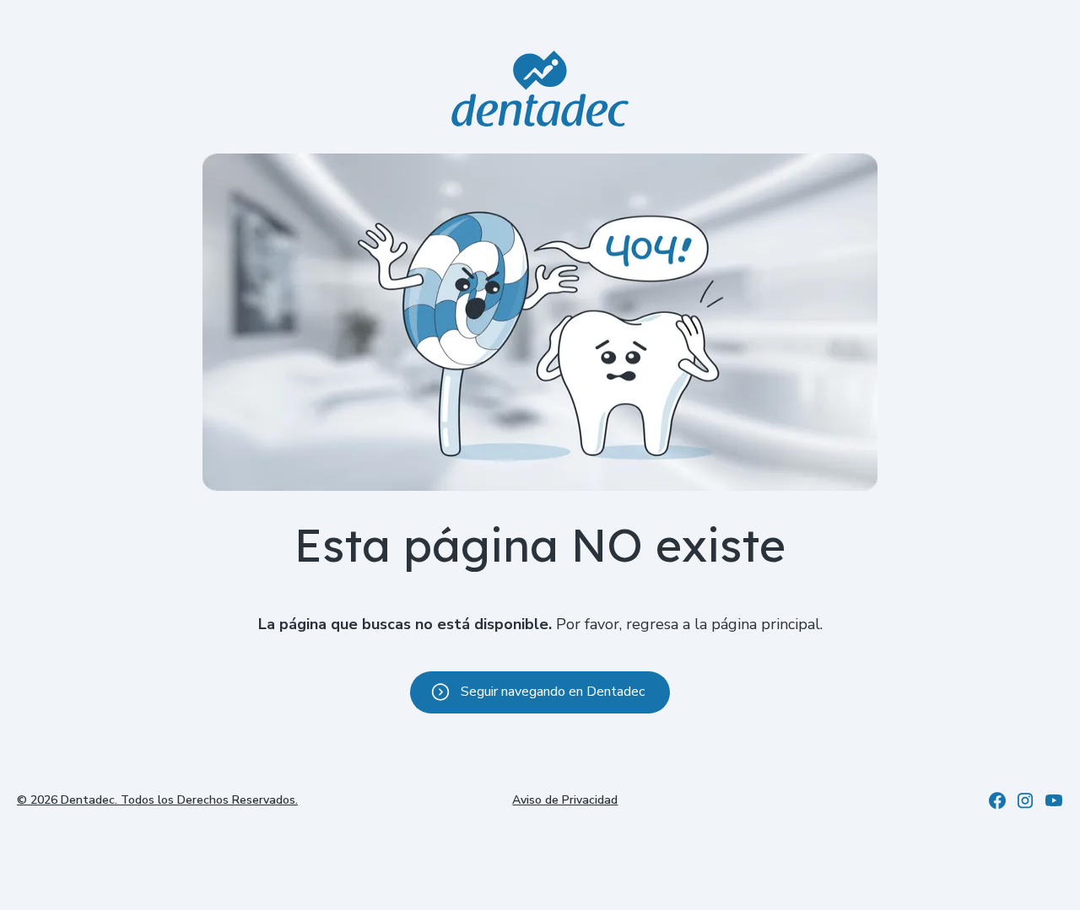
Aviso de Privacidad (565, 800)
